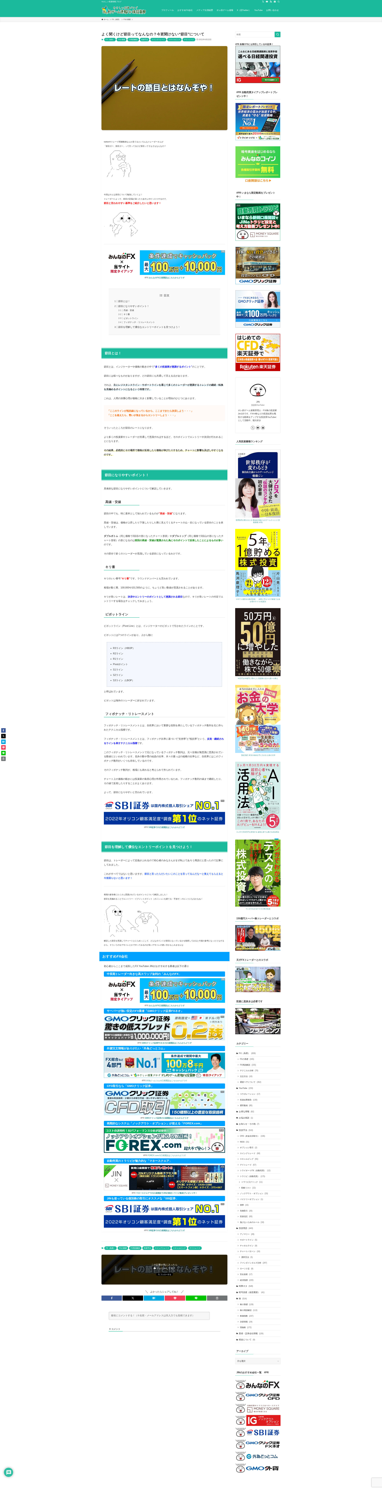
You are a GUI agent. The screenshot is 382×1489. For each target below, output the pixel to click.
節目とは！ (124, 301)
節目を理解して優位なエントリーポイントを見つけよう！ (149, 327)
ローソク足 (246, 1269)
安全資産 (246, 1274)
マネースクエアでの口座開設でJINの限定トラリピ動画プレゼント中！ (166, 1193)
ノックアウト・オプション (254, 1193)
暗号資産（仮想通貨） (251, 1292)
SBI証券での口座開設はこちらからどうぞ (166, 827)
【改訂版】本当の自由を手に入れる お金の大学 (257, 755)
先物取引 (246, 1211)
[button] (111, 1298)
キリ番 (127, 314)
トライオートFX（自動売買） (255, 1170)
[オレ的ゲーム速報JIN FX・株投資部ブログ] (123, 10)
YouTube (246, 1088)
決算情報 (246, 1322)
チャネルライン (248, 1246)
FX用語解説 (133, 39)
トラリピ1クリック (251, 1182)
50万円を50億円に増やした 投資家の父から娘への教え (258, 678)
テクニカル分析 (249, 1070)
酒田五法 (247, 1257)
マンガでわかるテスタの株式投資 (258, 909)
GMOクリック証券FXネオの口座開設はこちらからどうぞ (167, 1043)
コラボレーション (250, 1094)
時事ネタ (246, 1286)
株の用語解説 (248, 1310)
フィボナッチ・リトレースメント (139, 322)
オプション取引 (248, 1147)
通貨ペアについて (250, 1082)
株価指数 (246, 1316)
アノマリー (247, 1234)
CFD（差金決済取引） (252, 1136)
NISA (244, 1142)
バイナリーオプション (251, 1199)
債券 (244, 1205)
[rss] (271, 1)
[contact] (275, 1)
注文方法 (246, 1076)
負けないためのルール (252, 1222)
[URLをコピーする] (217, 1298)
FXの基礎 (121, 39)
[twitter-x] (263, 1)
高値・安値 (129, 310)
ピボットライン (131, 318)
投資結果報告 (248, 1100)
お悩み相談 (246, 1118)
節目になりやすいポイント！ (133, 306)
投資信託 (246, 1216)
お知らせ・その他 (249, 1124)
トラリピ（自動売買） (252, 1176)
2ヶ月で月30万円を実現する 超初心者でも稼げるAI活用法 (258, 832)
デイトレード (189, 39)
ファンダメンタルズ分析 (253, 1263)
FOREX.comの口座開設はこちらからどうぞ (167, 1155)
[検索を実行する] (278, 34)
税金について (247, 1339)
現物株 (245, 1327)
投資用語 (246, 1228)
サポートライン (248, 1240)
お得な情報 (246, 1111)
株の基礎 (246, 1304)
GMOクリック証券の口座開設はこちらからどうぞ (166, 1118)
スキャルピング (174, 39)
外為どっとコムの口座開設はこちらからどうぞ (166, 1080)
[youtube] (267, 1)
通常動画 (246, 1105)
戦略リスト (248, 1188)
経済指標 (246, 1280)
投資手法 (144, 39)
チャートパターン (250, 1251)
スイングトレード (158, 39)
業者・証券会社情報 (251, 1333)
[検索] (279, 1)
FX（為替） (110, 39)
